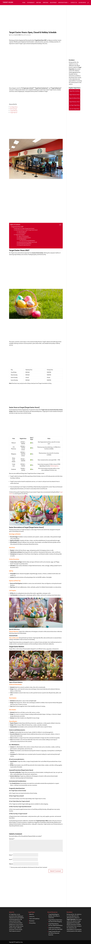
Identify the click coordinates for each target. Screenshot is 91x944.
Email (11, 859)
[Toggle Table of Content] (59, 225)
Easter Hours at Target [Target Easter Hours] (24, 228)
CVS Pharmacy (30, 2)
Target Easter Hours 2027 (17, 226)
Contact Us (74, 2)
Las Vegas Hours (14, 107)
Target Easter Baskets (20, 234)
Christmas (45, 2)
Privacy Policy (32, 923)
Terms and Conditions (34, 918)
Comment (12, 839)
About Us (31, 914)
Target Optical (13, 112)
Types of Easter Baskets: (24, 236)
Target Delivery (13, 110)
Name (11, 855)
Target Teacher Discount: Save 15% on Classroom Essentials (54, 933)
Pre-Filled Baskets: (22, 239)
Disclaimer (31, 920)
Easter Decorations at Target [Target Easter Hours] (26, 230)
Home (23, 2)
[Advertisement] (36, 20)
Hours (22, 35)
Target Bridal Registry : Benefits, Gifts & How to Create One (54, 916)
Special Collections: (23, 231)
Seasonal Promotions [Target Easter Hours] (28, 242)
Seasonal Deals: (22, 233)
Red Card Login (13, 108)
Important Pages (62, 2)
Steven (12, 35)
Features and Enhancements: (25, 237)
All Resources (82, 2)
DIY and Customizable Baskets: (28, 240)
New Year (38, 2)
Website (11, 864)
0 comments (28, 35)
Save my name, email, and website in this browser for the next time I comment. (29, 867)
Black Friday (53, 2)
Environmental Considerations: (25, 243)
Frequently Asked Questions (24, 245)
